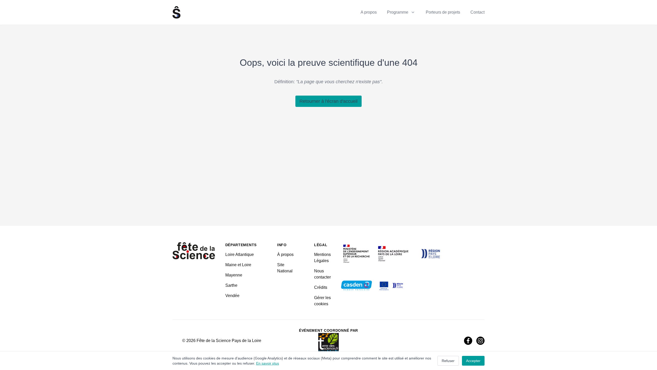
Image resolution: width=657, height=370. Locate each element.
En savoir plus (267, 363)
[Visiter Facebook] (468, 341)
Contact (477, 12)
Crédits (320, 287)
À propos (285, 254)
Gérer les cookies (322, 300)
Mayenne (233, 275)
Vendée (232, 295)
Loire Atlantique (239, 254)
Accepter (473, 361)
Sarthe (231, 285)
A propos (369, 12)
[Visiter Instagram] (480, 341)
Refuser (448, 361)
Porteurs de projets (443, 12)
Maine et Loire (238, 265)
